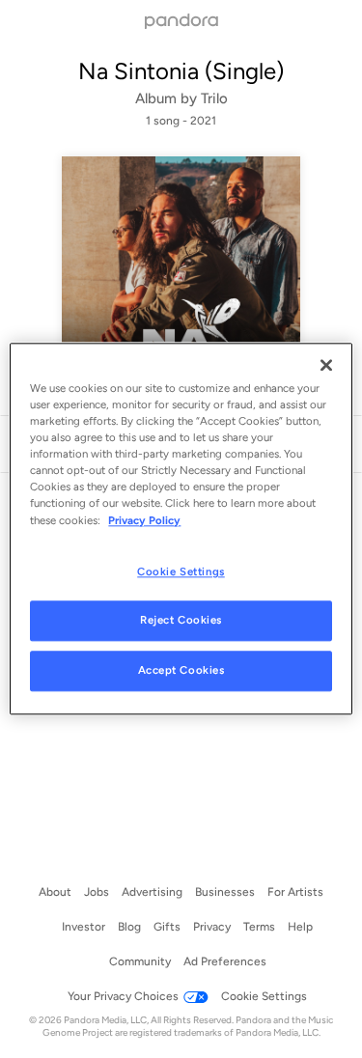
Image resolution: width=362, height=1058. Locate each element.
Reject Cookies (181, 620)
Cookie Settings (181, 571)
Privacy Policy (144, 520)
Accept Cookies (181, 671)
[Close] (326, 365)
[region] (180, 528)
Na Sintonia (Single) (181, 71)
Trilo (214, 98)
